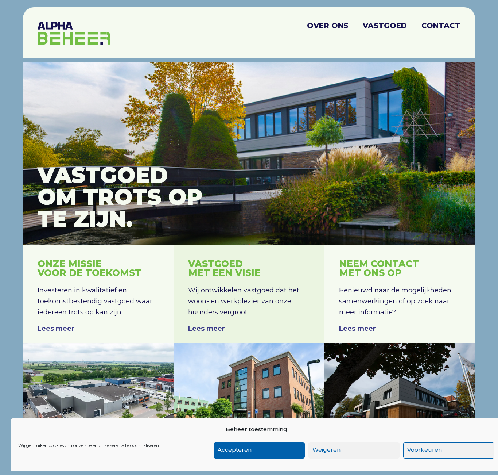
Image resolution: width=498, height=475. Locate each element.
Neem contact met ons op (379, 268)
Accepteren (235, 449)
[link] (98, 393)
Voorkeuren (424, 449)
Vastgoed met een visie (224, 268)
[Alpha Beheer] (74, 29)
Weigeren (326, 449)
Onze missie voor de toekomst (89, 268)
